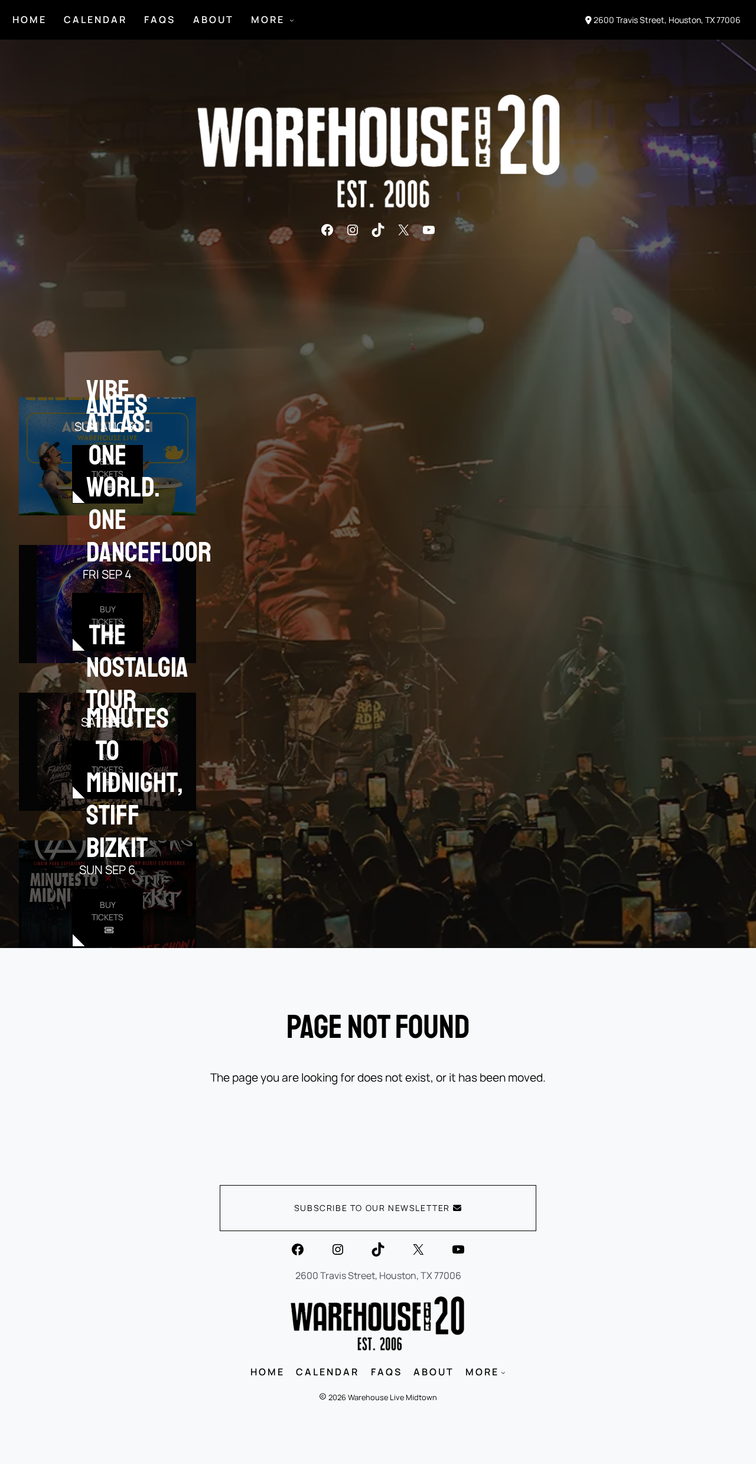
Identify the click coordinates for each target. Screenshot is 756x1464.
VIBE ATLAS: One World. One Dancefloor (148, 471)
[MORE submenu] (291, 20)
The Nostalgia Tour (137, 667)
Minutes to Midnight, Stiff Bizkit (134, 782)
